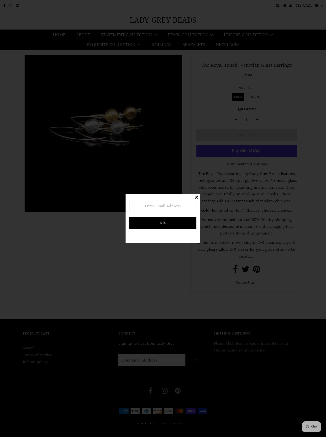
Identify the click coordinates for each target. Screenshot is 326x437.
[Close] (196, 197)
